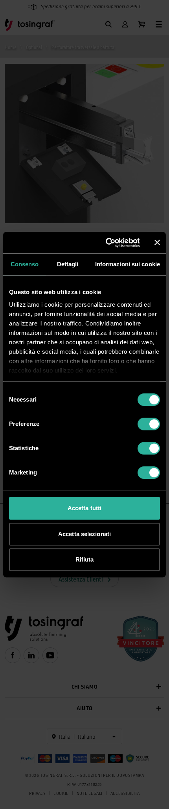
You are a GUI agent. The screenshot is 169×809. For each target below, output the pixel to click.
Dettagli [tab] (68, 264)
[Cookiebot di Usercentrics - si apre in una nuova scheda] (106, 243)
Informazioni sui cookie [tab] (127, 264)
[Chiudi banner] (157, 242)
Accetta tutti (84, 508)
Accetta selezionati (84, 534)
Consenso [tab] (25, 264)
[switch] (149, 424)
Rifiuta (84, 559)
